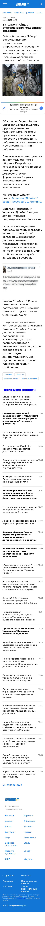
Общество (20, 374)
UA (40, 4)
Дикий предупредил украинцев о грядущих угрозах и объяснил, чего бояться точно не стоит (17, 759)
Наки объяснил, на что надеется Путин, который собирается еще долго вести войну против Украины (19, 726)
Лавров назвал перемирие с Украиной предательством (19, 522)
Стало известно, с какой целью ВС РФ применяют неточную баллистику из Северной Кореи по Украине (19, 401)
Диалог (5, 17)
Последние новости (19, 390)
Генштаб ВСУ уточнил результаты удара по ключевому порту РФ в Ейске (19, 600)
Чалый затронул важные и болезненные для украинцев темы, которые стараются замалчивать (19, 646)
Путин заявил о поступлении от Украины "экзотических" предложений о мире (19, 509)
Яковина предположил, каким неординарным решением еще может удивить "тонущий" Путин (20, 464)
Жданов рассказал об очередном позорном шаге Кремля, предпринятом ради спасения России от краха (19, 585)
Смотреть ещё (12, 784)
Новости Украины (29, 378)
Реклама (25, 875)
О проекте (8, 875)
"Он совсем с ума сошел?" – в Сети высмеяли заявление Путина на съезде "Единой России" (19, 569)
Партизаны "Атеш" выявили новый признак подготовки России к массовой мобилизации (18, 742)
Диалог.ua (21, 898)
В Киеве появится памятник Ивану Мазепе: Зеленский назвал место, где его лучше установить (19, 709)
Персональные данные (29, 882)
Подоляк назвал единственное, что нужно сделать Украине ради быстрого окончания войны (18, 616)
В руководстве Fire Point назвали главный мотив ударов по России (16, 449)
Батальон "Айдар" (11, 378)
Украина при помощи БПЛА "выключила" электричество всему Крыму (19, 774)
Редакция (7, 881)
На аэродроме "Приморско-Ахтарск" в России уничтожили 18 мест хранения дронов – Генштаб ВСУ (20, 663)
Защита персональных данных (29, 888)
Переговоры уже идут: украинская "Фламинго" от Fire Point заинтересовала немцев (18, 693)
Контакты (7, 886)
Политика (8, 374)
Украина (13, 17)
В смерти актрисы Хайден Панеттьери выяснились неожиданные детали (17, 479)
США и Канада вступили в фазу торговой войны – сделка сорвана (20, 435)
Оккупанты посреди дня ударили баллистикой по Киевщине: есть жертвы (17, 678)
